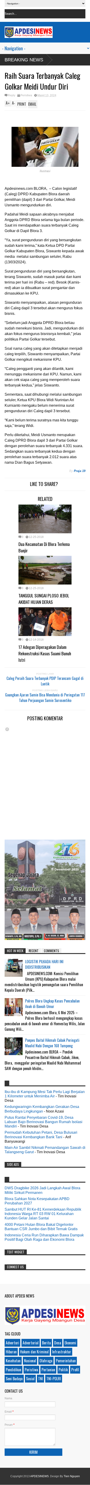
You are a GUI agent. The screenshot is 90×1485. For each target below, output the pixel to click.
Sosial (30, 1378)
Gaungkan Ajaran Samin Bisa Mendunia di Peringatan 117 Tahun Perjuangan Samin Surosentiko (45, 697)
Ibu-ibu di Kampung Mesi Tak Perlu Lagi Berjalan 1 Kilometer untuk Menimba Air (45, 1094)
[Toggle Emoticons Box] (7, 729)
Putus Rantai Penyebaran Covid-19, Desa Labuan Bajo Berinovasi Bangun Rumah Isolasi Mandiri (43, 1122)
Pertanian (48, 1369)
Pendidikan (13, 1369)
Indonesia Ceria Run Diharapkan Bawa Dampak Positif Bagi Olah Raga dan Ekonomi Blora (44, 1237)
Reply (11, 95)
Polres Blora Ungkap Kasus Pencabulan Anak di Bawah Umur (52, 1003)
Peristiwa (26, 95)
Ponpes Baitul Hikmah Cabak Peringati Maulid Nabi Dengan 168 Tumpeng (52, 1042)
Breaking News (24, 59)
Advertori (12, 1343)
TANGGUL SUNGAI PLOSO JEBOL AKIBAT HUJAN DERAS (43, 598)
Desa (57, 1343)
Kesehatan (13, 1360)
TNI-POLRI (53, 1378)
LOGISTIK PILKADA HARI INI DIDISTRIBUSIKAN (44, 964)
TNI (40, 1378)
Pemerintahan (66, 1360)
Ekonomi (70, 1343)
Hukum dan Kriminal (34, 1351)
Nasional (30, 1360)
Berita (46, 1343)
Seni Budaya (14, 1378)
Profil (75, 1369)
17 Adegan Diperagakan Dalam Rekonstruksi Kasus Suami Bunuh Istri (44, 653)
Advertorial (31, 1343)
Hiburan (11, 1351)
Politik (63, 1369)
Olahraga (45, 1360)
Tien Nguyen (72, 1476)
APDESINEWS (39, 1476)
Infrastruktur (61, 1351)
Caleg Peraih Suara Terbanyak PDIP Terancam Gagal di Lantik (45, 681)
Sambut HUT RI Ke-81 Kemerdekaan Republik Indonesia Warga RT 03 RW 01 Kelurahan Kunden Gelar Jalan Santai (43, 1213)
